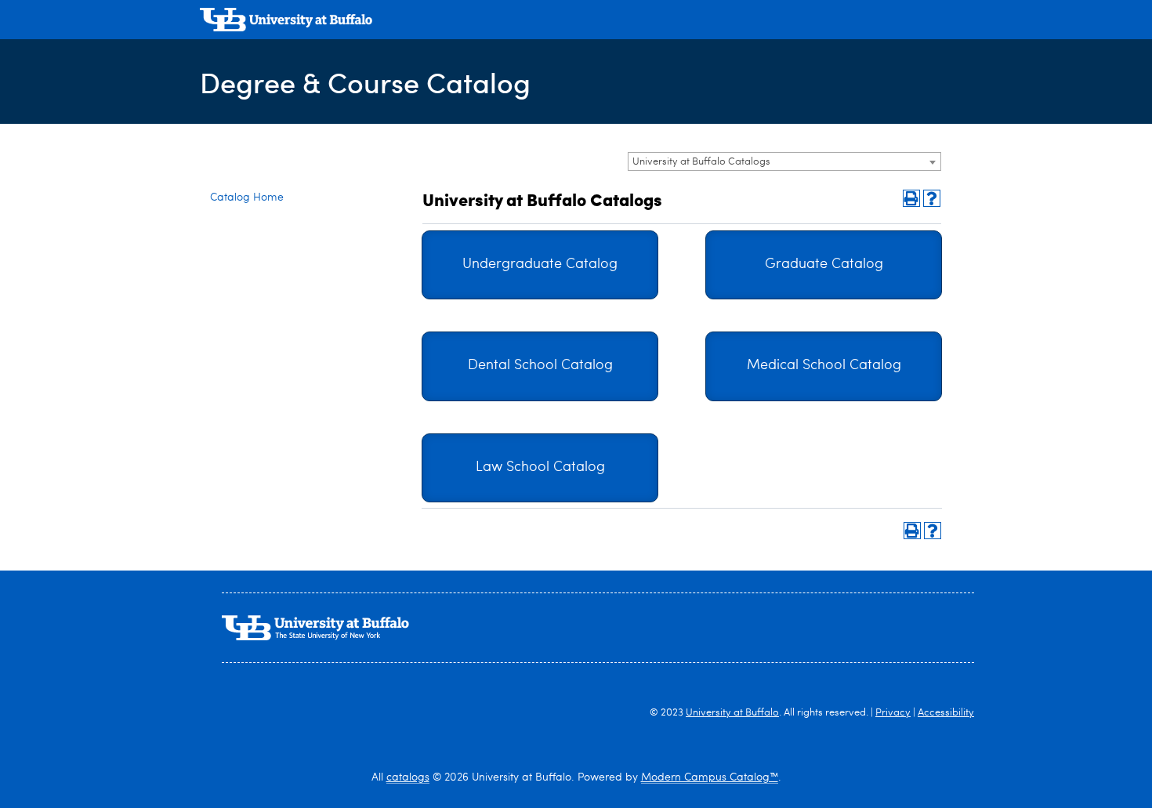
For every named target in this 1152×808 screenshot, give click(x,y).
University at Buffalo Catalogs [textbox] (701, 162)
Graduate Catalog (824, 264)
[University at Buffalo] (286, 21)
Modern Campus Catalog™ (709, 777)
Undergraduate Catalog (540, 264)
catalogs (407, 777)
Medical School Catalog (824, 365)
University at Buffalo (732, 713)
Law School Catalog (540, 467)
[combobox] (784, 161)
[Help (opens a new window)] (931, 198)
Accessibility (946, 713)
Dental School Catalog (540, 365)
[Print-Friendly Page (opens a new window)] (911, 198)
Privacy (893, 713)
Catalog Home (247, 197)
